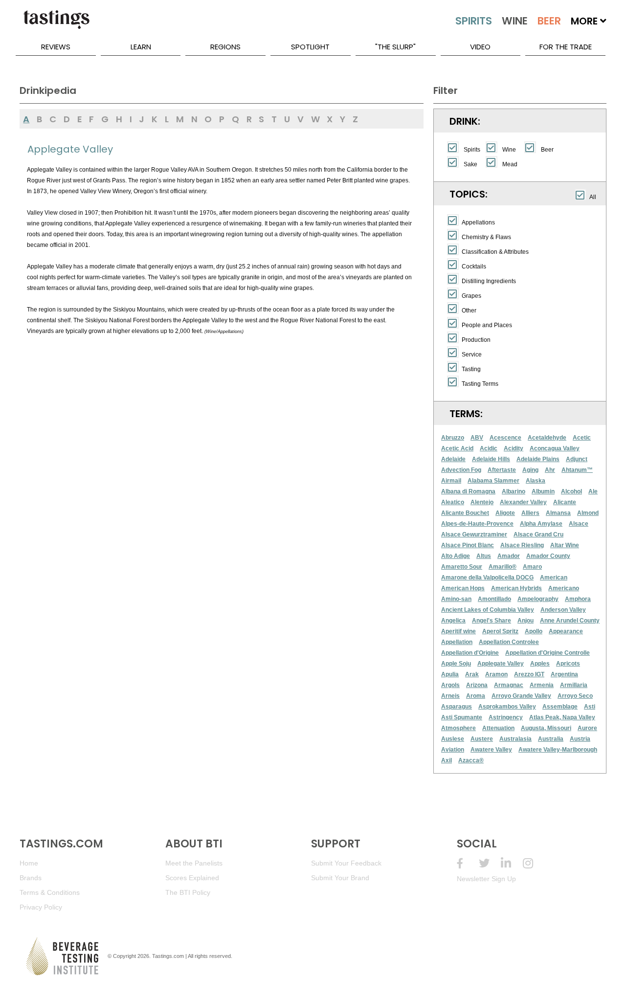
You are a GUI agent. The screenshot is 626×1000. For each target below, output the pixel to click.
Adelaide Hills (491, 459)
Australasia (515, 738)
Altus (483, 556)
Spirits (472, 149)
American (553, 577)
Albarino (513, 491)
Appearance (566, 631)
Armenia (542, 685)
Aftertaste (502, 470)
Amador (508, 556)
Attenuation (498, 728)
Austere (481, 738)
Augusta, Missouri (546, 728)
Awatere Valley (491, 749)
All (592, 197)
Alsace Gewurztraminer (474, 534)
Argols (450, 685)
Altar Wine (564, 545)
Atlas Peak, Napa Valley (562, 717)
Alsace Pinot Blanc (467, 545)
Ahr (550, 470)
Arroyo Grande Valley (521, 695)
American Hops (463, 588)
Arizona (477, 685)
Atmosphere (458, 728)
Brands (31, 878)
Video (480, 47)
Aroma (475, 695)
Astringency (506, 717)
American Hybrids (516, 588)
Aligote (505, 513)
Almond (588, 513)
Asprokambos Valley (507, 706)
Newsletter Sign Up (486, 879)
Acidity (513, 448)
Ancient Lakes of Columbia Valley (487, 609)
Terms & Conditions (50, 892)
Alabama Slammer (493, 480)
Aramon (496, 674)
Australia (550, 738)
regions (225, 47)
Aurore (587, 728)
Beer (547, 149)
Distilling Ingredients (489, 281)
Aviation (452, 749)
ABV (476, 437)
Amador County (548, 556)
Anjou (525, 620)
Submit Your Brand (340, 878)
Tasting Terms (480, 383)
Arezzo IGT (529, 674)
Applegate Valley (500, 663)
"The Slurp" (395, 47)
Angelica (453, 620)
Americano (563, 588)
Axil (446, 760)
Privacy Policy (41, 907)
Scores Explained (192, 878)
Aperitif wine (458, 631)
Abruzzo (452, 437)
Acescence (505, 437)
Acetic (582, 437)
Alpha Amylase (541, 523)
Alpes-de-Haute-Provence (477, 523)
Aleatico (452, 502)
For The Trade (565, 47)
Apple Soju (456, 663)
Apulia (450, 674)
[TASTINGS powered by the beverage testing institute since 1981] (56, 24)
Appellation (456, 642)
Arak (472, 674)
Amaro (532, 566)
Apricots (568, 663)
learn (141, 47)
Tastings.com (168, 956)
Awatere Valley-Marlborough (557, 749)
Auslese (452, 738)
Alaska (535, 480)
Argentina (564, 674)
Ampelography (538, 599)
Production (476, 339)
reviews (55, 47)
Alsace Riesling (522, 545)
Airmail (451, 480)
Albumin (543, 491)
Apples (540, 663)
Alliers (530, 513)
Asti (589, 706)
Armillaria (573, 685)
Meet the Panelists (194, 863)
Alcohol (571, 491)
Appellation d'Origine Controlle (547, 652)
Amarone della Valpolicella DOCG (487, 577)
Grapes (471, 295)
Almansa (558, 513)
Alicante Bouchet (465, 513)
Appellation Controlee (509, 642)
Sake (470, 164)
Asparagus (456, 706)
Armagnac (508, 685)
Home (29, 863)
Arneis (450, 695)
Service (472, 354)
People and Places (487, 325)
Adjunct (576, 459)
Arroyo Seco (575, 695)
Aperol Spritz (500, 631)
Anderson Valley (563, 609)
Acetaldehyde (547, 437)
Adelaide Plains (537, 459)
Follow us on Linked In (512, 863)
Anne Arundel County (570, 620)
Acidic (488, 448)
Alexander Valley (523, 502)
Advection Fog (461, 470)
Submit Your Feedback (346, 863)
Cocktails (474, 266)
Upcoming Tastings (534, 863)
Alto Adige (455, 556)
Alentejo (481, 502)
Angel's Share (491, 620)
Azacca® (471, 760)
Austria (580, 738)
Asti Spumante (461, 717)
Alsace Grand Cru (538, 534)
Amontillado (494, 599)
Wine (509, 149)
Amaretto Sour (461, 566)
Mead (509, 164)
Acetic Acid (457, 448)
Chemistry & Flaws (486, 237)
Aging (530, 470)
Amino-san (456, 599)
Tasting (471, 369)
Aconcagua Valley (555, 448)
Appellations (478, 222)
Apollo (533, 631)
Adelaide (453, 459)
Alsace (578, 523)
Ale (593, 491)
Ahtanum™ (577, 470)
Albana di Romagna (468, 491)
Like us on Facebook (468, 863)
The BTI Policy (187, 892)
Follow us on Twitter (490, 863)
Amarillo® (502, 566)
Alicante (564, 502)
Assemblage (560, 706)
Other (469, 310)
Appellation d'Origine (470, 652)
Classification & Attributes (495, 251)
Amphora (578, 599)
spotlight (310, 47)
